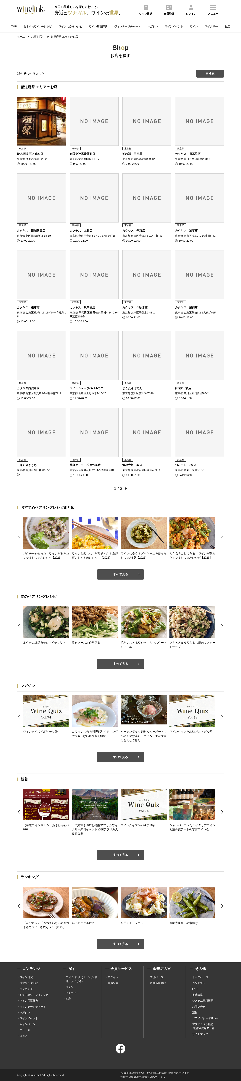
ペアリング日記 (29, 983)
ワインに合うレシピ (70, 26)
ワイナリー (211, 26)
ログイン (113, 977)
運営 (195, 1012)
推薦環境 (197, 994)
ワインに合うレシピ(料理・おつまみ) (81, 979)
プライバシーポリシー (205, 1018)
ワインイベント (174, 26)
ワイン (194, 26)
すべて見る (120, 574)
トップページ (200, 977)
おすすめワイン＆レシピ (34, 994)
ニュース (25, 1030)
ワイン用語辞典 (98, 26)
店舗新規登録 (158, 983)
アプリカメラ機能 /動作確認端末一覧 (203, 1026)
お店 (227, 26)
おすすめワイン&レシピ (38, 26)
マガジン (152, 26)
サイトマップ (200, 1034)
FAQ (195, 988)
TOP (14, 26)
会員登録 (113, 983)
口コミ (23, 1035)
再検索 (210, 73)
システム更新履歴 (202, 1000)
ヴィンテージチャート (127, 26)
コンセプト (198, 983)
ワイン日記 (26, 977)
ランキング (26, 988)
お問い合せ (198, 1006)
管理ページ (156, 977)
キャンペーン (27, 1024)
